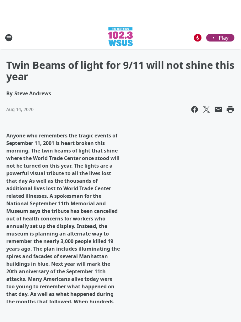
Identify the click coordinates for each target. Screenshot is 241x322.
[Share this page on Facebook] (194, 109)
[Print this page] (230, 109)
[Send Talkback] (197, 38)
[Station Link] (120, 37)
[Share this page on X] (206, 109)
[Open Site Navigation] (9, 38)
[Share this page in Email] (218, 109)
